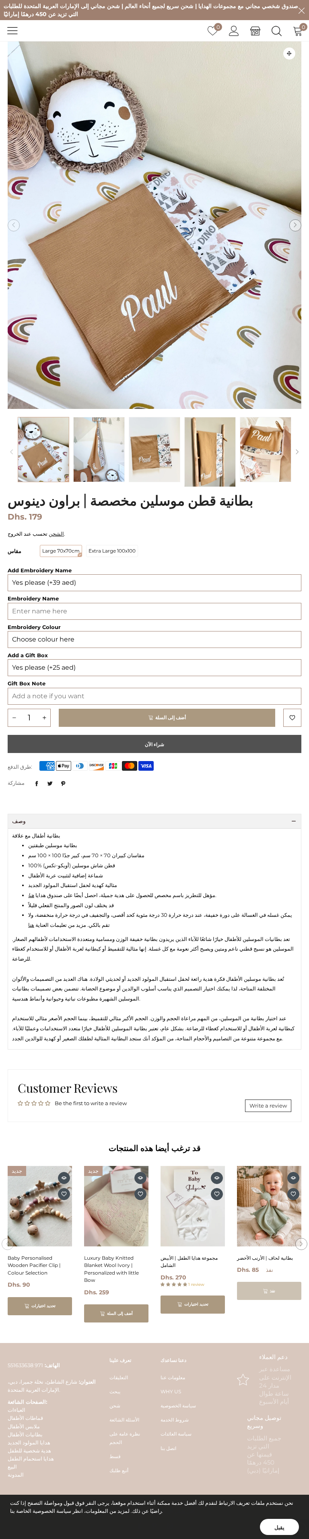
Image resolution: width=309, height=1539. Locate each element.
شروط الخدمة (175, 1420)
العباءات (16, 1410)
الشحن (56, 533)
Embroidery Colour (34, 627)
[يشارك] (37, 784)
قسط (115, 1456)
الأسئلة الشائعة (124, 1420)
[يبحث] (276, 31)
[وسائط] (289, 53)
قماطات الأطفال (25, 1418)
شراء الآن (154, 744)
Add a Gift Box (28, 655)
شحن (114, 1406)
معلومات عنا (173, 1377)
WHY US (171, 1391)
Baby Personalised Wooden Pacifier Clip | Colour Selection (34, 1265)
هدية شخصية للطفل (29, 1450)
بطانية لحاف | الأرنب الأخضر (265, 1258)
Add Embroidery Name (40, 570)
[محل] (255, 31)
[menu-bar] (17, 30)
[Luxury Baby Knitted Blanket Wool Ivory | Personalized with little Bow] (116, 1206)
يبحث (114, 1391)
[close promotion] (301, 10)
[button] (14, 225)
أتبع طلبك (118, 1470)
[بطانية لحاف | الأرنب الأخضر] (269, 1206)
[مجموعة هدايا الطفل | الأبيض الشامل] (193, 1206)
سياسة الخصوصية (178, 1406)
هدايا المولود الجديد (29, 1442)
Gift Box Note (26, 683)
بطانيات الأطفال (25, 1434)
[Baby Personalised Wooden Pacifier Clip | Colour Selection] (40, 1206)
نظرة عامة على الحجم (124, 1438)
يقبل (279, 1527)
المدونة (16, 1474)
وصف (19, 821)
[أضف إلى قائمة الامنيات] (292, 718)
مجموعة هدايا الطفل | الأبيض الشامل (189, 1262)
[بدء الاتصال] (234, 31)
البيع (12, 1466)
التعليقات (118, 1377)
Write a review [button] (268, 1105)
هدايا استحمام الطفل (31, 1458)
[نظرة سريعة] (64, 1178)
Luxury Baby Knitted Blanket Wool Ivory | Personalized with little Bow (111, 1269)
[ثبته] (63, 784)
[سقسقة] (50, 784)
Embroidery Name (33, 598)
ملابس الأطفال (24, 1426)
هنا (31, 925)
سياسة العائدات (176, 1434)
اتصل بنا (168, 1448)
